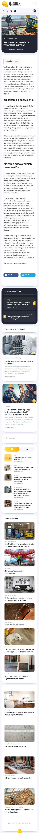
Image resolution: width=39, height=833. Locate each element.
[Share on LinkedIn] (15, 10)
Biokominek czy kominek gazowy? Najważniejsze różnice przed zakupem (23, 505)
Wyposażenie (18, 487)
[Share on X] (3, 10)
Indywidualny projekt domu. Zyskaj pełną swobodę (24, 468)
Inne (13, 358)
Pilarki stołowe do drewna (14, 625)
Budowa (8, 38)
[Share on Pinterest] (11, 10)
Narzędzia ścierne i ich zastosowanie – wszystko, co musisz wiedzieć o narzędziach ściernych (23, 492)
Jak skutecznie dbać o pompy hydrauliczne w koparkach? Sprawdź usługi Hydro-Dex (17, 412)
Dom (5, 541)
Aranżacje (17, 465)
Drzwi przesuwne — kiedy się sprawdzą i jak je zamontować (23, 479)
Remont (16, 475)
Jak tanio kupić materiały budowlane (18, 778)
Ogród (16, 807)
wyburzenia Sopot (20, 263)
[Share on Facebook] (7, 10)
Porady (14, 38)
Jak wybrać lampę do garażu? (15, 746)
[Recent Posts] (12, 449)
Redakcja (10, 49)
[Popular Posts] (27, 449)
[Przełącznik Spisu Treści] (15, 61)
